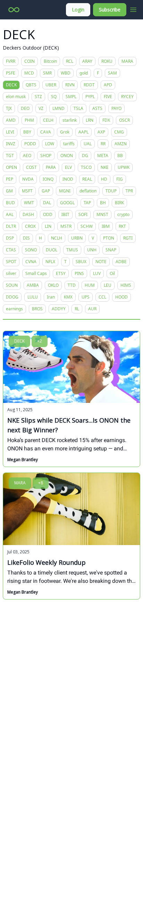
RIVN (70, 85)
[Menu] (133, 8)
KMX (68, 297)
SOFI (82, 214)
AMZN (121, 144)
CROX (30, 226)
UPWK (123, 167)
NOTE (101, 262)
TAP (87, 203)
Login (78, 9)
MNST (102, 214)
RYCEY (127, 97)
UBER (50, 85)
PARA (51, 167)
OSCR (124, 120)
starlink (69, 120)
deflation (87, 191)
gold (83, 73)
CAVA (45, 132)
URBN (77, 238)
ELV (68, 167)
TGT (10, 155)
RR (103, 144)
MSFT (27, 191)
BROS (37, 309)
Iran (51, 297)
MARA (127, 61)
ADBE (121, 262)
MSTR (66, 226)
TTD (72, 285)
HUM (90, 285)
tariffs (69, 144)
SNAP (111, 250)
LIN (48, 226)
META (102, 155)
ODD (47, 214)
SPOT (11, 262)
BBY (27, 132)
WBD (65, 73)
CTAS (11, 250)
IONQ (48, 179)
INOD (67, 179)
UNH (91, 250)
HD (104, 179)
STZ (38, 97)
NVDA (28, 179)
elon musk (16, 97)
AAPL (83, 132)
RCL (69, 61)
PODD (30, 144)
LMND (58, 108)
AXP (101, 132)
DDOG (12, 297)
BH (103, 203)
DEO (25, 108)
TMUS (72, 250)
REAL (87, 179)
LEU (107, 285)
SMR (47, 73)
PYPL (90, 97)
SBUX (81, 262)
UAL (88, 144)
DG (85, 155)
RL (77, 309)
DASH (28, 214)
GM (9, 191)
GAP (46, 191)
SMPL (71, 97)
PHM (29, 120)
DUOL (51, 250)
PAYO (116, 108)
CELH (48, 120)
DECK (11, 85)
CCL (102, 297)
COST (31, 167)
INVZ (10, 144)
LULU (32, 297)
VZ (41, 108)
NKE (105, 167)
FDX (106, 120)
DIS (26, 238)
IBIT (65, 214)
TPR (129, 191)
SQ (54, 97)
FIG (119, 179)
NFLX (50, 262)
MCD (29, 73)
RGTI (128, 238)
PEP (9, 179)
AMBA (33, 285)
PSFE (10, 73)
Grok (64, 132)
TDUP (111, 191)
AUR (92, 309)
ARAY (87, 61)
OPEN (11, 167)
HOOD (121, 297)
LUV (97, 273)
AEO (27, 155)
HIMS (125, 285)
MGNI (64, 191)
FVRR (10, 61)
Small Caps (36, 273)
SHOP (45, 155)
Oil (112, 273)
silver (11, 273)
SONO (31, 250)
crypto (123, 214)
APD (108, 85)
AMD (11, 120)
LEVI (10, 132)
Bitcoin (50, 61)
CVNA (30, 262)
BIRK (119, 203)
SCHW (87, 226)
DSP (10, 238)
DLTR (11, 226)
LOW (49, 144)
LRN (89, 120)
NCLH (56, 238)
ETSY (61, 273)
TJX (9, 108)
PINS (79, 273)
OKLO (53, 285)
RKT (122, 226)
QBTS (31, 85)
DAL (47, 203)
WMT (29, 203)
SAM (112, 73)
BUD (10, 203)
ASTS (97, 108)
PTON (108, 238)
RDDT (89, 85)
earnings (14, 309)
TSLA (78, 108)
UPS (86, 297)
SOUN (12, 285)
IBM (106, 226)
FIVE (108, 97)
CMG (119, 132)
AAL (10, 214)
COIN (29, 61)
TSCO (86, 167)
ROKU (106, 61)
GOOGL (67, 203)
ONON (66, 155)
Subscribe (109, 9)
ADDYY (59, 309)
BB (120, 155)
